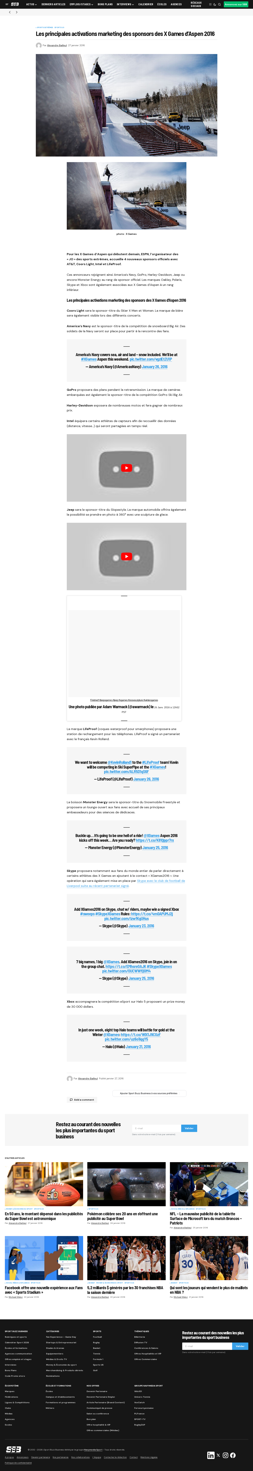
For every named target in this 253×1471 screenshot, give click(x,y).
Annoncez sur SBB (236, 4)
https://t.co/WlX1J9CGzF (141, 1034)
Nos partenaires (61, 1457)
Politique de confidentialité (18, 1462)
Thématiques (141, 1331)
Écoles (49, 1391)
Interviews (10, 1364)
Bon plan (91, 1419)
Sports (97, 1331)
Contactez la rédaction (115, 1457)
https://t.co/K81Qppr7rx (155, 840)
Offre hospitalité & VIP (98, 1424)
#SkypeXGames (107, 913)
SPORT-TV (139, 1419)
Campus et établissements (60, 1397)
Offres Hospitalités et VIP (147, 1353)
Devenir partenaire (40, 1457)
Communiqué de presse (99, 1408)
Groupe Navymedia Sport (148, 1385)
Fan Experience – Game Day (61, 1337)
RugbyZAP (139, 1424)
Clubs (8, 1408)
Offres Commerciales (145, 1359)
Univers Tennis (142, 1397)
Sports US (59, 28)
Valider (189, 1128)
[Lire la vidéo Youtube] (126, 468)
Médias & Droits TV (56, 1359)
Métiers (50, 1408)
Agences (10, 1419)
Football (97, 1337)
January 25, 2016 (155, 847)
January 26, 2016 (155, 366)
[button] (7, 4)
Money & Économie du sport (19, 1209)
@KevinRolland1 (119, 762)
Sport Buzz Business (16, 1331)
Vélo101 (138, 1391)
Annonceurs (23, 1457)
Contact (134, 1457)
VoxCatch (139, 1402)
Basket (92, 1283)
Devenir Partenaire (97, 1391)
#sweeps (87, 913)
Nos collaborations (80, 1457)
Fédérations (11, 1397)
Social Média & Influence (182, 1209)
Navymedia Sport (93, 1449)
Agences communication (18, 1353)
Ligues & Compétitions (17, 1402)
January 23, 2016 (141, 925)
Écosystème (12, 1385)
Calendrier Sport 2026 (17, 1342)
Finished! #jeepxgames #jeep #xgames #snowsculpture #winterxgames (124, 700)
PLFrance (139, 1413)
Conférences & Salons (146, 1348)
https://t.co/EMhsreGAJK (126, 966)
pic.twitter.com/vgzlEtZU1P (151, 359)
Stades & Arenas (55, 1348)
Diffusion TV (140, 1342)
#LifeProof (150, 762)
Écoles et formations (16, 1348)
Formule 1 (98, 1359)
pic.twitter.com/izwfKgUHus (126, 918)
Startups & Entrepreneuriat (61, 1342)
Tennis (96, 1353)
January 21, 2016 (138, 1046)
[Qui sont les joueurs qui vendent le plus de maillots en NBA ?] (209, 1258)
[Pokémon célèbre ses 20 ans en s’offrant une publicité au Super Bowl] (126, 1184)
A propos (9, 1457)
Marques (9, 1391)
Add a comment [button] (84, 1099)
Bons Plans (11, 1370)
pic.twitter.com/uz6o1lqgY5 (126, 1039)
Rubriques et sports (16, 1337)
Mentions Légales (149, 1457)
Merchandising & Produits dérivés (64, 1370)
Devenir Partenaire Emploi (101, 1397)
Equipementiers (54, 1353)
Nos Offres (93, 1385)
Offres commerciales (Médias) (103, 1430)
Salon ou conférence (98, 1413)
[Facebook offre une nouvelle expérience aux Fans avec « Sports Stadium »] (44, 1258)
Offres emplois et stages (18, 1359)
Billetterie (139, 1337)
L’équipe (97, 1457)
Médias (9, 1413)
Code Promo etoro (15, 1376)
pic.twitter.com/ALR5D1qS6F (126, 771)
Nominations (53, 1376)
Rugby (96, 1342)
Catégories (52, 1331)
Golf (95, 1370)
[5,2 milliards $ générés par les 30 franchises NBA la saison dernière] (126, 1258)
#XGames (88, 359)
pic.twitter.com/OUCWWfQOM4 (126, 970)
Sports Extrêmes (45, 28)
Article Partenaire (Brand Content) (106, 1402)
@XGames (151, 835)
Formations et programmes (60, 1402)
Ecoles (8, 1424)
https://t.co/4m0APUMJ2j (152, 913)
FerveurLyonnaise (144, 1408)
